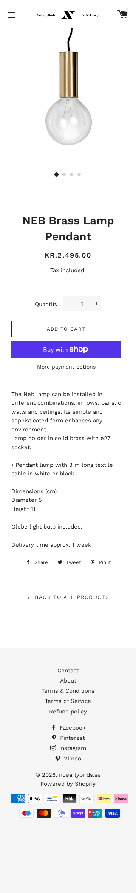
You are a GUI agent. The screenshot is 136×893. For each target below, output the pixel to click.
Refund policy (68, 711)
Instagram (71, 748)
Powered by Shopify (68, 783)
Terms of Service (68, 701)
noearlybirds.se (80, 774)
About (68, 680)
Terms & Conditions (68, 690)
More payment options (66, 367)
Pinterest (71, 738)
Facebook (72, 727)
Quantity (46, 304)
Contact (68, 670)
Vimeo (71, 758)
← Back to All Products (68, 597)
